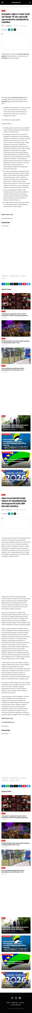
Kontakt (21, 1002)
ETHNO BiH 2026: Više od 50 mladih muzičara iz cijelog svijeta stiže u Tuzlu (15, 342)
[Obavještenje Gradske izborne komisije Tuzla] (16, 478)
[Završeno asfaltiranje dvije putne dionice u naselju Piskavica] (16, 423)
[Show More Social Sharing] (18, 29)
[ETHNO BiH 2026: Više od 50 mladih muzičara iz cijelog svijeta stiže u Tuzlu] (16, 328)
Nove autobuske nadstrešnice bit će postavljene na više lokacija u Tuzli (12, 369)
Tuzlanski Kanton (6, 434)
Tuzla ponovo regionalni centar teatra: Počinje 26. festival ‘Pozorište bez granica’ (14, 314)
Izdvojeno (23, 276)
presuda (12, 780)
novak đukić (5, 780)
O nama (8, 1002)
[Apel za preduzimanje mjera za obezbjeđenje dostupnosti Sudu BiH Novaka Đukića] (16, 525)
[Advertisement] (16, 78)
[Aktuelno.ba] (16, 2)
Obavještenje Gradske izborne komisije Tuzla (14, 481)
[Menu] (2, 2)
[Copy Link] (15, 29)
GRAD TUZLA (5, 276)
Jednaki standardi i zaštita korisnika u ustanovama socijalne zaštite (16, 461)
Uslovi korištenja (16, 1004)
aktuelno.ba (9, 25)
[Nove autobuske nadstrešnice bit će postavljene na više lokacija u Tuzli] (16, 356)
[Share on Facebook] (9, 29)
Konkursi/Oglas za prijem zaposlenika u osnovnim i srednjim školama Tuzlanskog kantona (14, 442)
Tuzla (3, 10)
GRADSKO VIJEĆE (14, 276)
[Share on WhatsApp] (12, 29)
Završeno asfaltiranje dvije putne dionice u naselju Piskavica (15, 426)
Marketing (15, 1002)
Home (2, 6)
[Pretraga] (30, 2)
